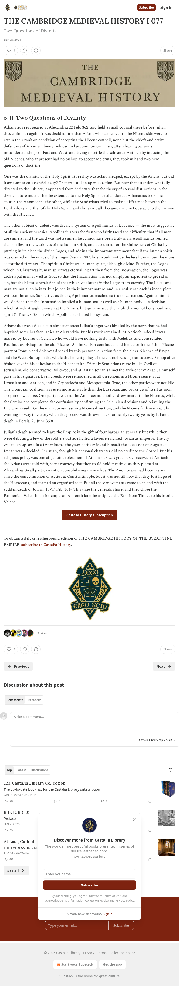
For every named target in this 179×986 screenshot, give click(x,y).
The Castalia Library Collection (34, 783)
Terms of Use (112, 896)
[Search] (170, 770)
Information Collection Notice (88, 900)
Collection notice (122, 952)
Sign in (166, 7)
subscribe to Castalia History (46, 545)
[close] (134, 819)
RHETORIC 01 (17, 812)
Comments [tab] (15, 700)
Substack (66, 976)
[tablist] (24, 700)
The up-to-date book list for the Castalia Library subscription (52, 789)
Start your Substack (77, 964)
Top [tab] (9, 770)
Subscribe (146, 7)
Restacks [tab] (34, 700)
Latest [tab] (21, 770)
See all (13, 870)
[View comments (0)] (24, 50)
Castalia (30, 794)
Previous (21, 666)
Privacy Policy (124, 900)
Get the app (112, 964)
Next (160, 666)
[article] (89, 792)
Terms (102, 952)
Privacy (88, 952)
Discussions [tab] (39, 770)
